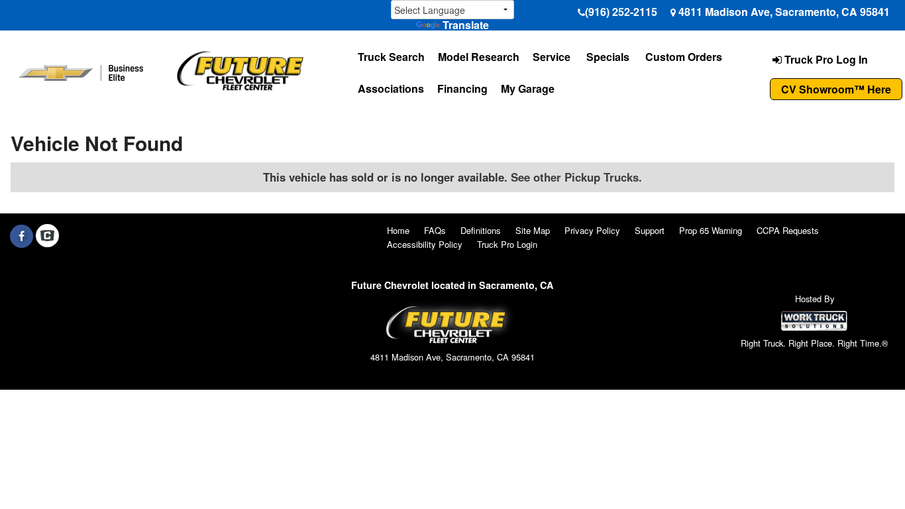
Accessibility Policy (424, 244)
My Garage (528, 88)
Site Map (532, 230)
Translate (466, 24)
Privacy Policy (592, 230)
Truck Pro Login (507, 244)
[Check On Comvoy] (47, 236)
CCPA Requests (788, 230)
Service (551, 56)
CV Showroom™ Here (836, 89)
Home (398, 230)
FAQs (435, 230)
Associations (391, 88)
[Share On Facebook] (21, 236)
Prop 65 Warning (710, 230)
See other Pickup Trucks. (576, 177)
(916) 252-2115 (621, 11)
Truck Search (391, 56)
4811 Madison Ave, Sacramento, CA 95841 (784, 11)
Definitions (480, 230)
